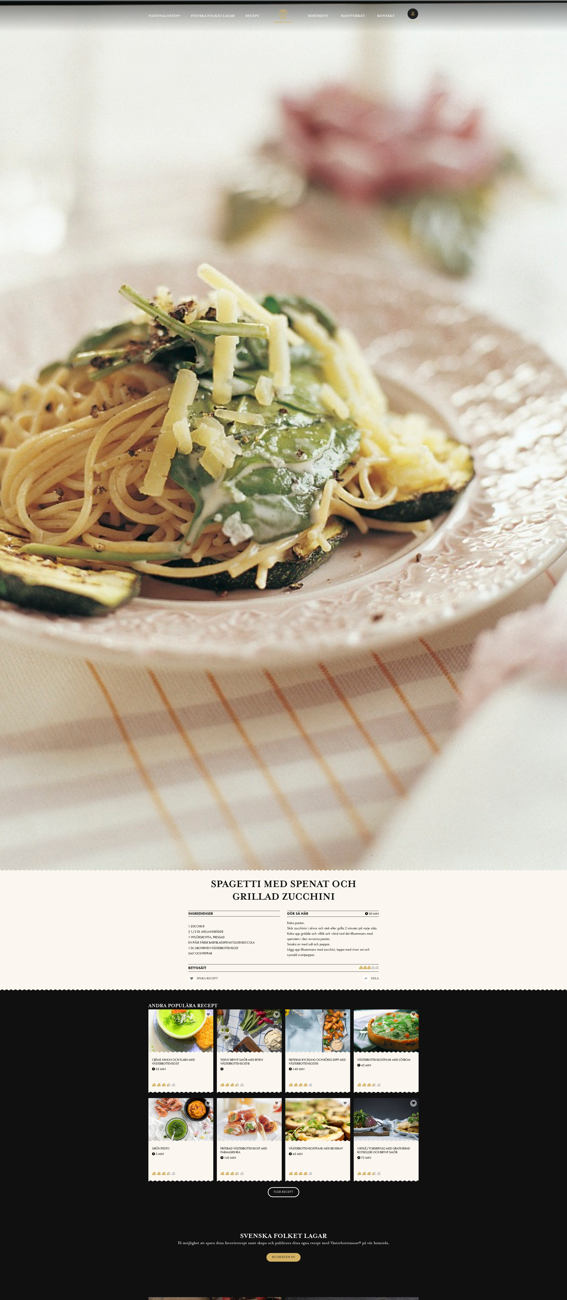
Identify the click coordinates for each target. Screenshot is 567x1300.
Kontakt (385, 16)
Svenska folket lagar (213, 16)
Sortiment (318, 16)
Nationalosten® (164, 16)
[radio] (361, 968)
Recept (252, 16)
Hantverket (353, 16)
